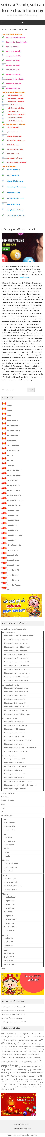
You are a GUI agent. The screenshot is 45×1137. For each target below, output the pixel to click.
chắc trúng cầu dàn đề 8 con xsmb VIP (16, 665)
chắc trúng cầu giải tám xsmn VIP (14, 774)
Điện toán (5, 860)
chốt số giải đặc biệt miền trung (18, 291)
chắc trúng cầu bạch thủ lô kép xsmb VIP (17, 647)
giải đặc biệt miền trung (15, 198)
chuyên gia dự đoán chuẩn (10, 297)
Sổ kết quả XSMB (13, 425)
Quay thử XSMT (13, 580)
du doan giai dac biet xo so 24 (18, 313)
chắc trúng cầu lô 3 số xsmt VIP (14, 736)
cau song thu (14, 1037)
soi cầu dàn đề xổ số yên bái (31, 1084)
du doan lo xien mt (36, 313)
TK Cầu (4, 875)
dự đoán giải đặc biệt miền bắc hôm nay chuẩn (20, 335)
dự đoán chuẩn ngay (17, 327)
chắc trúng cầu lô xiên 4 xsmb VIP (15, 703)
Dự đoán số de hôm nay (23, 1057)
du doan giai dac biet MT (14, 310)
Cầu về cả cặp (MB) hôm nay (13, 886)
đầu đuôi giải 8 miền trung (16, 187)
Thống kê (10, 465)
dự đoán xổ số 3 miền (31, 357)
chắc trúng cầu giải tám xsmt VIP (14, 733)
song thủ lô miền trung (15, 210)
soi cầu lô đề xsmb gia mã (29, 1087)
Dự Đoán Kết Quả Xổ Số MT (24, 349)
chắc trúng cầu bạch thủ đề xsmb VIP (16, 643)
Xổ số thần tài (12, 480)
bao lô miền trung (13, 204)
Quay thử (5, 950)
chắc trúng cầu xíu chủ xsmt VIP (14, 744)
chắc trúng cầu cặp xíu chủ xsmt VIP (15, 725)
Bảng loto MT (8, 942)
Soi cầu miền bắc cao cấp (10, 685)
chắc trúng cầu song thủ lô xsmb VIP (16, 710)
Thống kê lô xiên (13, 515)
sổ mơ (3, 968)
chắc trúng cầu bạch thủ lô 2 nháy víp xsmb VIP (19, 635)
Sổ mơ (9, 590)
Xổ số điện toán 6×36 (11, 863)
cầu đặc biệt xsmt (14, 286)
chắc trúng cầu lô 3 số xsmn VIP (14, 777)
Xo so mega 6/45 (13, 445)
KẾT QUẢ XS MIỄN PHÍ (8, 793)
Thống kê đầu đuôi (14, 505)
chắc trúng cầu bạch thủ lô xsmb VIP (16, 650)
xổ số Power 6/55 (13, 450)
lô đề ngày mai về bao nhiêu (28, 1066)
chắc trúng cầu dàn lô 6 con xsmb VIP (16, 688)
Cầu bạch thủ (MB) (14, 485)
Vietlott (4, 834)
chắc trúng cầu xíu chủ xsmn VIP (14, 759)
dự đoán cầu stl (30, 1054)
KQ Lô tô (5, 935)
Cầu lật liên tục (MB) (14, 490)
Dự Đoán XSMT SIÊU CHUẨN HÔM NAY (15, 374)
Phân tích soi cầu (6, 797)
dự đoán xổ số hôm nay (31, 363)
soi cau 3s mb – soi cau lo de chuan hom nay (15, 629)
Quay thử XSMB (13, 570)
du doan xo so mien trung (18, 321)
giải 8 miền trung (13, 175)
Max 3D (10, 455)
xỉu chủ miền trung (13, 169)
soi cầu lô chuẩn (17, 1087)
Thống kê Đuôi (12, 530)
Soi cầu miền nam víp (9, 756)
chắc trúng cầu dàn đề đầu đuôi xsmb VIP (17, 673)
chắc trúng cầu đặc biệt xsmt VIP (19, 229)
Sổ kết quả (5, 819)
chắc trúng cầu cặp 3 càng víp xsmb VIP (17, 654)
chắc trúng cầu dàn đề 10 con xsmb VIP (17, 669)
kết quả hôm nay (13, 420)
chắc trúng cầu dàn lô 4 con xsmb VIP (16, 680)
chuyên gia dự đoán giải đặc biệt (16, 299)
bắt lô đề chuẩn (32, 283)
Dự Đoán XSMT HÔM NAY (34, 371)
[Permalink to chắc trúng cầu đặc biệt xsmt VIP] (22, 261)
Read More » (24, 277)
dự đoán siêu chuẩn (16, 357)
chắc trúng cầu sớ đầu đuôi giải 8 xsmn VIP (18, 781)
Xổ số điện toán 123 (14, 475)
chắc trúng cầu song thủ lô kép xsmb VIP (17, 714)
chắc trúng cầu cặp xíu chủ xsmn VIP (15, 766)
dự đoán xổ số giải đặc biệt (31, 360)
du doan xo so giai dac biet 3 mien (26, 316)
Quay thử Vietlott (14, 585)
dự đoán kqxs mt (30, 355)
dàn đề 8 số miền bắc (28, 1051)
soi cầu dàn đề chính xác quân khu (19, 1082)
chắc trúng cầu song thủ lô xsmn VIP (15, 789)
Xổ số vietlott (8, 837)
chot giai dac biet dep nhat (14, 288)
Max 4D (10, 460)
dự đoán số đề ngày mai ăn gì (17, 1062)
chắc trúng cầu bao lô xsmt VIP (14, 721)
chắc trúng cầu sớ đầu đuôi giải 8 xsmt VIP (18, 740)
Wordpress (33, 1135)
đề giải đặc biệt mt (12, 377)
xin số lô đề (11, 1089)
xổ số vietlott (12, 440)
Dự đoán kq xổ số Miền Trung (28, 352)
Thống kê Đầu (12, 525)
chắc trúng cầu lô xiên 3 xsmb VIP (15, 699)
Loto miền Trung (13, 565)
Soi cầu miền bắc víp (9, 632)
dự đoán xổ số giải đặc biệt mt (12, 363)
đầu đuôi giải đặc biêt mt (15, 215)
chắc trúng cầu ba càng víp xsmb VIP (16, 639)
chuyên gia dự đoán (33, 294)
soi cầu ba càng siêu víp (30, 1076)
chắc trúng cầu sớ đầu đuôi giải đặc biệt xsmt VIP (20, 747)
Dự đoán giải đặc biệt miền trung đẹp (19, 341)
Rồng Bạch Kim (11, 1072)
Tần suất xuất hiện (14, 545)
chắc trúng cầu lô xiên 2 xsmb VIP (15, 695)
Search (31, 390)
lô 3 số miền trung (13, 192)
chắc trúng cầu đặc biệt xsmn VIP (15, 770)
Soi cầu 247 (16, 1076)
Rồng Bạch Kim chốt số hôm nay (30, 1073)
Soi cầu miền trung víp (16, 283)
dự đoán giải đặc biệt (18, 330)
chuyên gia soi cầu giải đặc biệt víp (17, 305)
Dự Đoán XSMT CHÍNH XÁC (15, 371)
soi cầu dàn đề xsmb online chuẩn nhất (13, 1084)
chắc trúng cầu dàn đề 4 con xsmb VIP (16, 658)
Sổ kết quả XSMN (13, 430)
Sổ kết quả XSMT (13, 435)
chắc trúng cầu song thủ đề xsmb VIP (16, 706)
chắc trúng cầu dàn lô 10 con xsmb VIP (16, 677)
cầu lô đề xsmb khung (38, 1046)
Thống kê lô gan (13, 510)
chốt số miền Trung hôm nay (16, 294)
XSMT (9, 415)
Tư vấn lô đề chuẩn (7, 800)
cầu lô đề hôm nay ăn (26, 1046)
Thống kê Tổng (12, 540)
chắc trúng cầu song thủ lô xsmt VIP (15, 751)
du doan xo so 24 (7, 316)
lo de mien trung (24, 377)
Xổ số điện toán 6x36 (14, 470)
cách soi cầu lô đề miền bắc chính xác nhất (26, 1040)
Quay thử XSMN (13, 575)
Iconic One (11, 1135)
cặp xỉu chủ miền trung (15, 181)
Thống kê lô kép (13, 520)
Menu (22, 22)
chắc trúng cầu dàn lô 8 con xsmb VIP (16, 691)
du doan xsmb (7, 1051)
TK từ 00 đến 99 (12, 550)
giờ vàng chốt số (31, 1062)
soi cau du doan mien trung (23, 380)
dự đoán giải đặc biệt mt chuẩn (22, 346)
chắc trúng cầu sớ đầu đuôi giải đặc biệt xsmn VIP (20, 785)
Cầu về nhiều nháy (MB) (15, 500)
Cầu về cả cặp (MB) (14, 495)
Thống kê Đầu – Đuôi (14, 535)
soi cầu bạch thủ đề (26, 1079)
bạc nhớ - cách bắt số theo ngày (14, 1034)
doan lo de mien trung (18, 308)
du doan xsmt (33, 321)
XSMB (9, 405)
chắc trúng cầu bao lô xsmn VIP (14, 762)
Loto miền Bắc (12, 555)
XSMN (9, 410)
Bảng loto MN (8, 945)
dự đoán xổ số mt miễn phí (18, 369)
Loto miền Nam (13, 560)
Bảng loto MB (8, 938)
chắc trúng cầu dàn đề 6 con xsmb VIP (16, 662)
